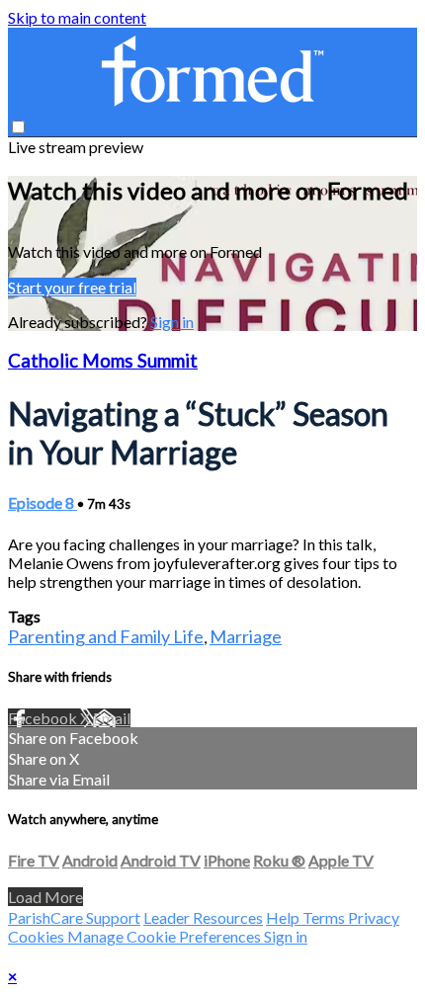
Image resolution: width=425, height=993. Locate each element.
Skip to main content (77, 17)
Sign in (172, 321)
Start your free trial (72, 287)
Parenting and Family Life (106, 636)
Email (111, 717)
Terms (325, 917)
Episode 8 (42, 502)
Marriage (246, 636)
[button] (18, 127)
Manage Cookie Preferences (165, 936)
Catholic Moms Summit (103, 361)
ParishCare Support (74, 917)
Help (284, 917)
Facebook (44, 717)
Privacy (373, 917)
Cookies (37, 936)
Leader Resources (203, 917)
